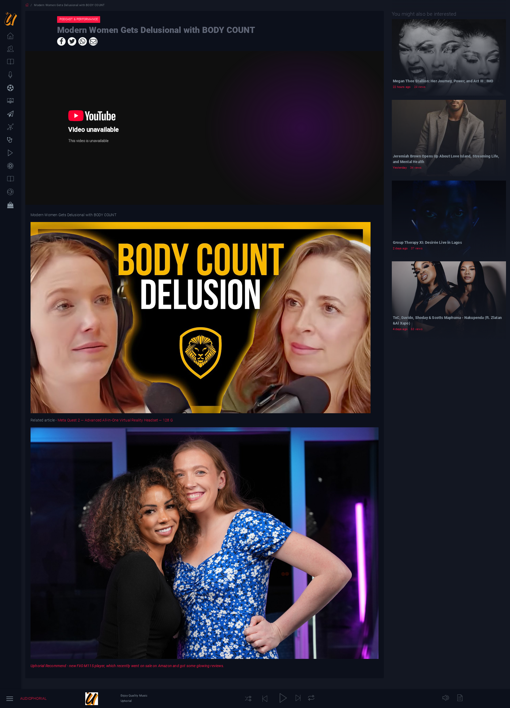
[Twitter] (72, 41)
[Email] (93, 41)
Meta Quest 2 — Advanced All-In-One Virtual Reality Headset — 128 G (115, 420)
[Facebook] (61, 41)
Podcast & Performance (79, 19)
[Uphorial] (91, 698)
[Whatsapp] (82, 41)
